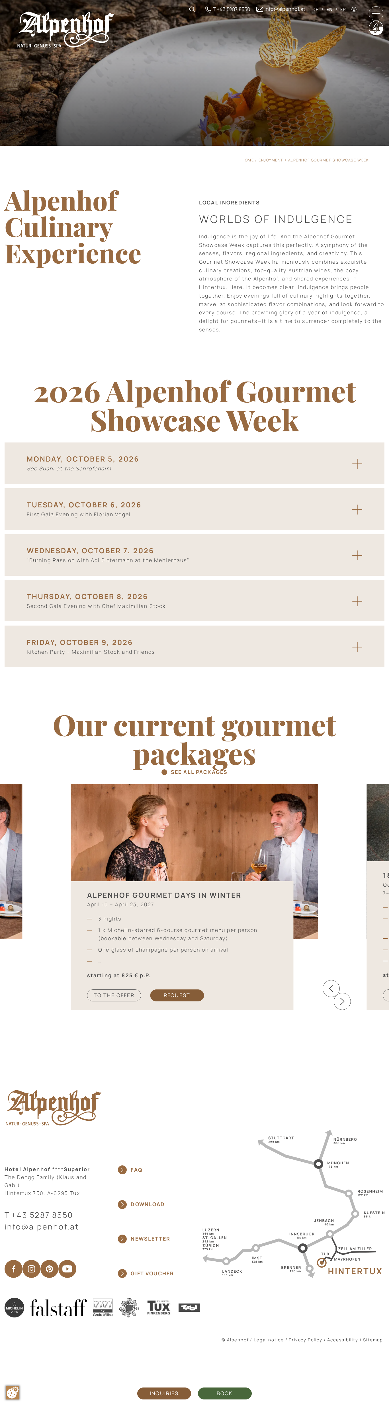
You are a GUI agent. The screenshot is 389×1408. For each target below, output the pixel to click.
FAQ (136, 1169)
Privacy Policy (305, 1340)
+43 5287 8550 (42, 1215)
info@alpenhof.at (42, 1226)
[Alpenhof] (66, 29)
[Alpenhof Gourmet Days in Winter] (194, 860)
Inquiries (164, 1393)
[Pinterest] (49, 1269)
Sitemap (373, 1340)
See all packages (199, 772)
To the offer (114, 995)
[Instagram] (31, 1269)
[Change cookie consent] (12, 1392)
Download (148, 1204)
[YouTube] (67, 1269)
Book (225, 1393)
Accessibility (342, 1340)
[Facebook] (13, 1269)
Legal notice (269, 1340)
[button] (331, 988)
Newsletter (150, 1238)
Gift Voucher (152, 1273)
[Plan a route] (291, 1203)
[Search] (192, 10)
